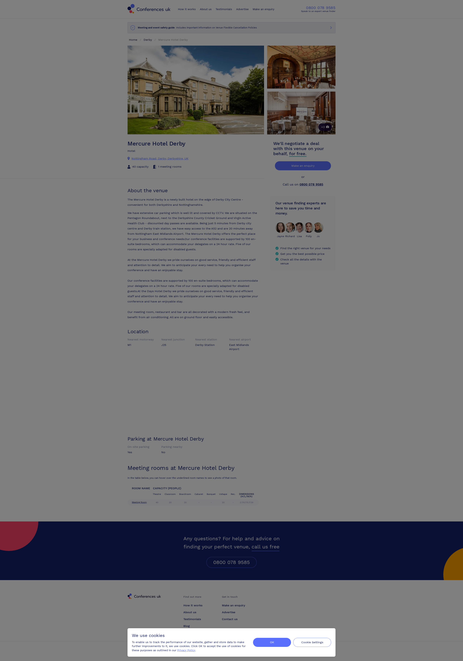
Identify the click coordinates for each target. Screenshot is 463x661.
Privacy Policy (186, 650)
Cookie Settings (312, 642)
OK (272, 642)
